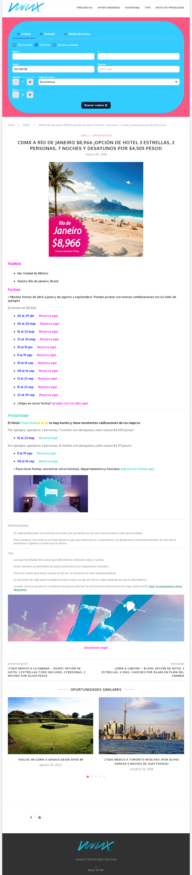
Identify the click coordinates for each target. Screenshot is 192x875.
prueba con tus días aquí (70, 403)
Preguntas (85, 7)
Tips (148, 7)
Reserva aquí (48, 316)
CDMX (26, 124)
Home (11, 124)
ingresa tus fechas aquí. (138, 469)
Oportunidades (109, 7)
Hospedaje (132, 7)
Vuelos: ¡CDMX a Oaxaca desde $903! (49, 759)
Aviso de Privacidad (170, 7)
